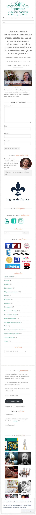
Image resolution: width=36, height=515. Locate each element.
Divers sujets (8, 288)
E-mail (6, 133)
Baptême (6, 280)
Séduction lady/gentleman (11, 333)
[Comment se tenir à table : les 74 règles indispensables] (24, 473)
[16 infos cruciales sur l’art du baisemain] (24, 487)
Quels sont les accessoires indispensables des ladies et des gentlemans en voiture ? (18, 61)
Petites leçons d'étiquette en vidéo (13, 330)
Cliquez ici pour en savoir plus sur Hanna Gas (17, 173)
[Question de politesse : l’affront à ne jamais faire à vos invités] (11, 473)
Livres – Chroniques (10, 318)
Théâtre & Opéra (9, 337)
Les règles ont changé (10, 314)
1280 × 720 (23, 57)
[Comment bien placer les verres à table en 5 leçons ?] (11, 487)
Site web (6, 141)
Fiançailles (7, 299)
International (8, 307)
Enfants (6, 296)
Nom (6, 126)
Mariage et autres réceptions (12, 322)
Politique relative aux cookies (19, 507)
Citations (6, 284)
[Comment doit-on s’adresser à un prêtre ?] (11, 445)
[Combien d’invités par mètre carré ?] (11, 459)
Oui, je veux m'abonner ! (14, 401)
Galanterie (7, 303)
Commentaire (8, 106)
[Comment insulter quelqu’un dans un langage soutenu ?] (24, 459)
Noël (5, 326)
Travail (6, 341)
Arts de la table (8, 277)
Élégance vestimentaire (10, 292)
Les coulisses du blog (10, 311)
